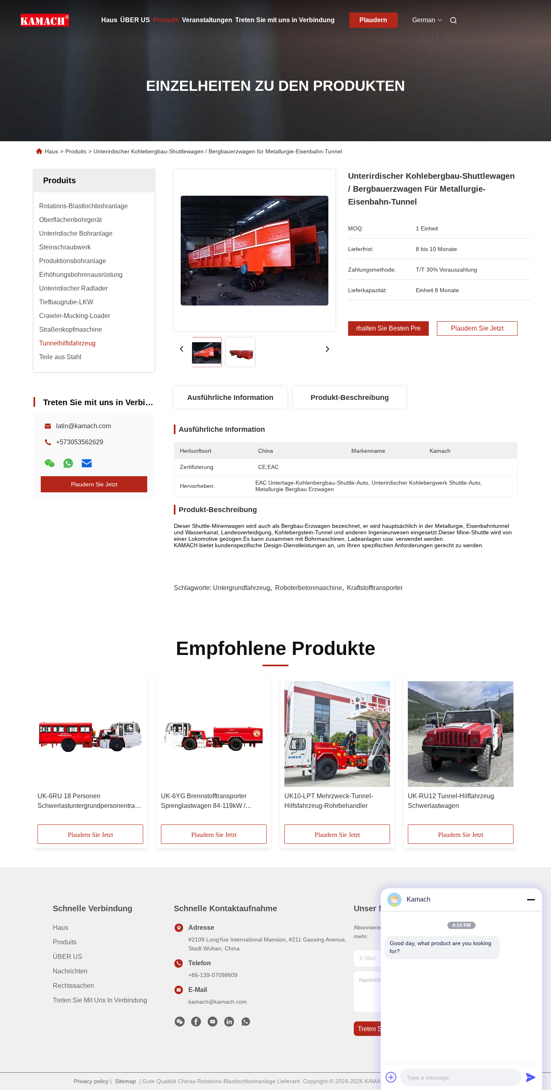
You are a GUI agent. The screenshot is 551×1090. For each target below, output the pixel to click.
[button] (48, 753)
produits (65, 942)
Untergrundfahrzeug (241, 587)
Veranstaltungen (207, 20)
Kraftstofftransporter (375, 587)
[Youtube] (212, 1024)
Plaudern (373, 20)
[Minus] (531, 899)
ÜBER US (135, 20)
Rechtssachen (73, 985)
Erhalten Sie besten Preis (388, 328)
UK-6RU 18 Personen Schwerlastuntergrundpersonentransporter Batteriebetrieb (90, 802)
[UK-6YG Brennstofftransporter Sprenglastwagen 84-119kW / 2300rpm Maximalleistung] (214, 734)
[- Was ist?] (68, 463)
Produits (166, 20)
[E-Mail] (86, 463)
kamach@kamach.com (217, 1001)
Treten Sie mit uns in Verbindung (285, 20)
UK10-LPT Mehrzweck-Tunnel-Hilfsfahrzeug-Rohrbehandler (328, 801)
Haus (109, 20)
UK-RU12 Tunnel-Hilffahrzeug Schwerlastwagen (451, 801)
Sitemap (125, 1081)
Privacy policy (91, 1081)
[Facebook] (196, 1024)
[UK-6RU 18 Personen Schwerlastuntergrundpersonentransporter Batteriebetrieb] (90, 734)
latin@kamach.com (83, 426)
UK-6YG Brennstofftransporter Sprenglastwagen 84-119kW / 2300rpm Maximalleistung (203, 802)
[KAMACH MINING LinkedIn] (229, 1024)
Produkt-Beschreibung (350, 397)
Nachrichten (70, 971)
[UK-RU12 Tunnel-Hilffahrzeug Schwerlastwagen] (460, 734)
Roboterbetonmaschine (308, 587)
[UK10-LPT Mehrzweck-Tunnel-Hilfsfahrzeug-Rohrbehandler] (337, 734)
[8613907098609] (245, 1024)
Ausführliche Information (230, 397)
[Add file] (391, 1077)
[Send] (530, 1077)
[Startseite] (45, 20)
